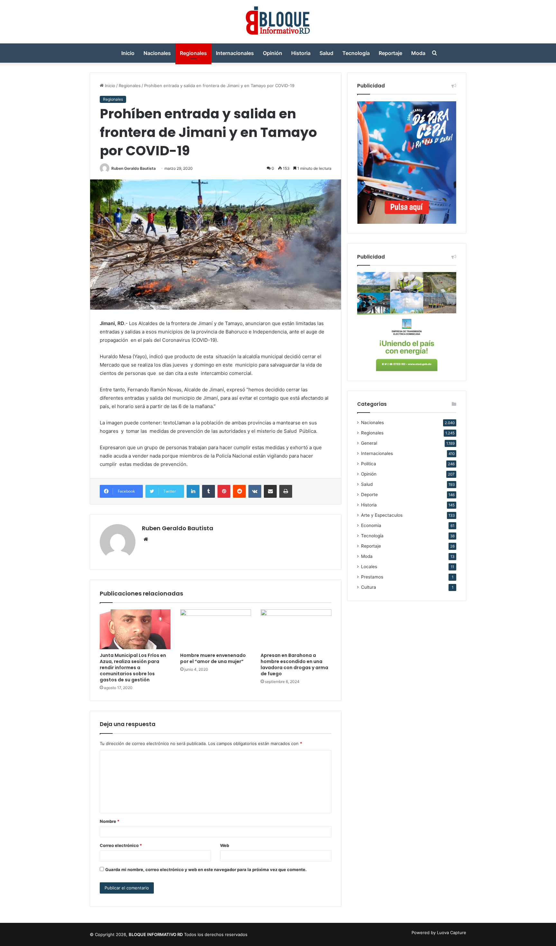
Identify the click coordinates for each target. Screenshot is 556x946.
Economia (371, 525)
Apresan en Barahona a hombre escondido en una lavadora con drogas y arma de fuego (294, 664)
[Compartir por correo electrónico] (270, 491)
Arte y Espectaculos (382, 515)
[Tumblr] (208, 491)
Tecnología (356, 53)
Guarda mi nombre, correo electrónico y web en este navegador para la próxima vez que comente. (206, 869)
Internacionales (235, 53)
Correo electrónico (121, 845)
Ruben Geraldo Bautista (133, 168)
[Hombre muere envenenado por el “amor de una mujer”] (215, 629)
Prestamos (372, 576)
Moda (418, 53)
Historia (300, 53)
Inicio (127, 53)
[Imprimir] (285, 491)
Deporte (369, 494)
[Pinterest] (224, 491)
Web (224, 845)
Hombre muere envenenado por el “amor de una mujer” (213, 658)
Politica (368, 463)
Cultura (368, 587)
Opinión (272, 53)
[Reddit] (239, 491)
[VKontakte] (254, 491)
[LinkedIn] (193, 491)
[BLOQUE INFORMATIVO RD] (278, 21)
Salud (326, 53)
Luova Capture (451, 932)
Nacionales (157, 53)
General (369, 443)
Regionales (193, 53)
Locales (369, 566)
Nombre (109, 821)
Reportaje (390, 53)
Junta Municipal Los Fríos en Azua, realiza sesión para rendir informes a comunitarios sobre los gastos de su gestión (133, 667)
